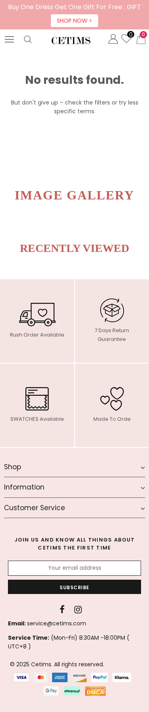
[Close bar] (144, 5)
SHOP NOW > (74, 21)
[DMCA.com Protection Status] (95, 691)
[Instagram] (78, 609)
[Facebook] (62, 609)
